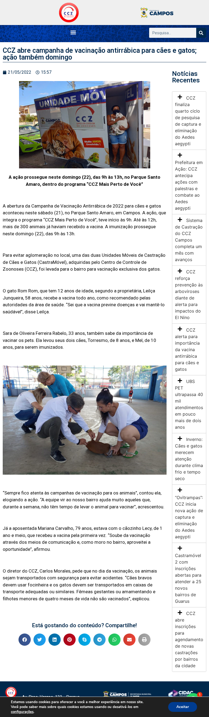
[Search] (201, 33)
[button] (73, 32)
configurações (22, 711)
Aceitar (182, 706)
